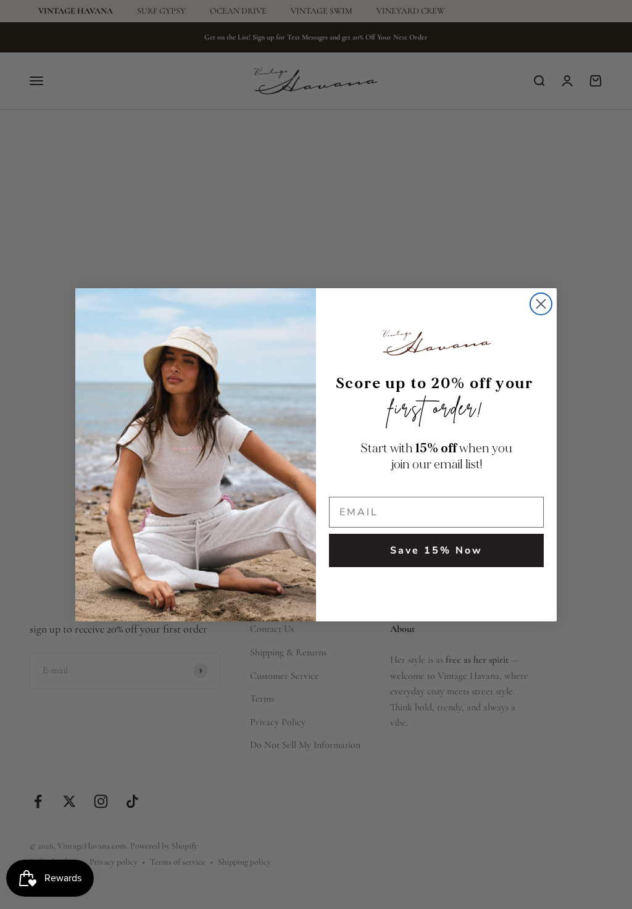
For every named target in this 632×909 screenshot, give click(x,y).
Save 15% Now (436, 550)
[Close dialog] (541, 304)
